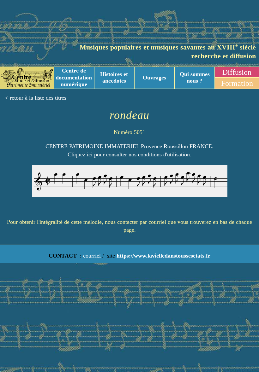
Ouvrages (154, 77)
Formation (237, 83)
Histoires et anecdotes (114, 77)
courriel (92, 256)
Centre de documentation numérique (74, 77)
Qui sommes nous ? (195, 77)
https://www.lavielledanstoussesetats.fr (162, 256)
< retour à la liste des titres (35, 98)
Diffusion (236, 72)
